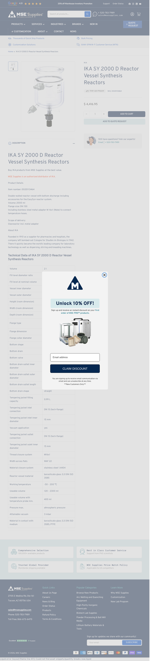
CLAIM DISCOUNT (75, 368)
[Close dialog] (104, 275)
